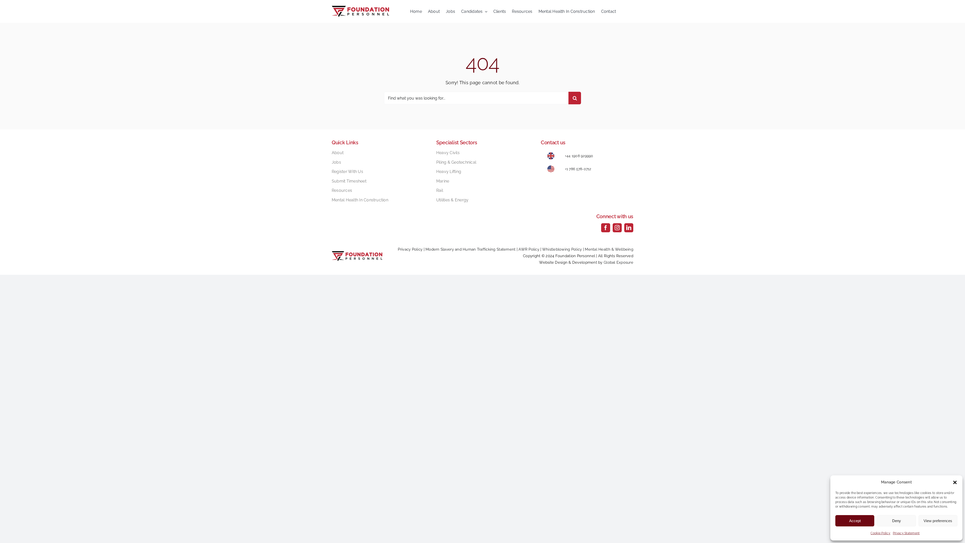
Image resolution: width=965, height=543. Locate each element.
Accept (855, 521)
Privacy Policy (410, 249)
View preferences (938, 521)
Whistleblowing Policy (562, 249)
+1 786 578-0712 (578, 169)
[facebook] (605, 227)
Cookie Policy (880, 533)
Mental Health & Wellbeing (609, 249)
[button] (954, 482)
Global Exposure (618, 262)
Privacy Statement (906, 533)
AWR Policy (528, 249)
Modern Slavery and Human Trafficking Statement (470, 249)
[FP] (360, 8)
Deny (896, 521)
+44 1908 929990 (579, 156)
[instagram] (617, 227)
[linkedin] (628, 227)
